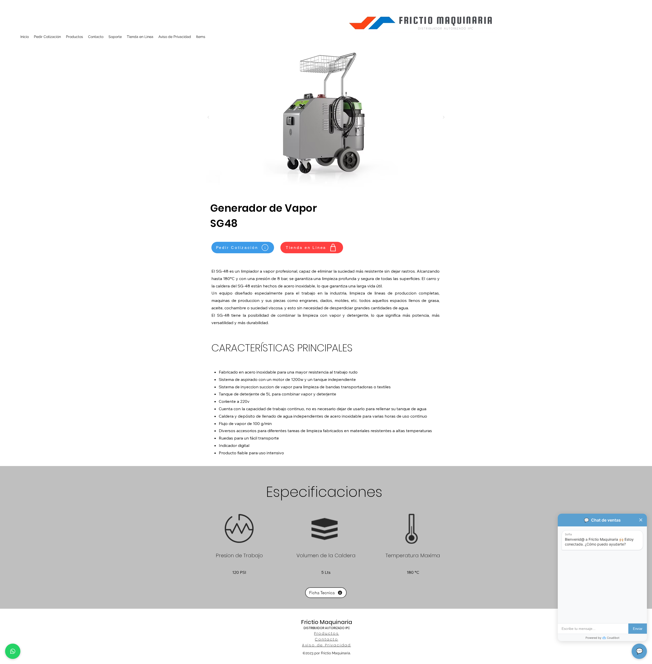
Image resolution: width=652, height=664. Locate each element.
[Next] (443, 118)
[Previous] (208, 118)
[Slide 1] (326, 183)
